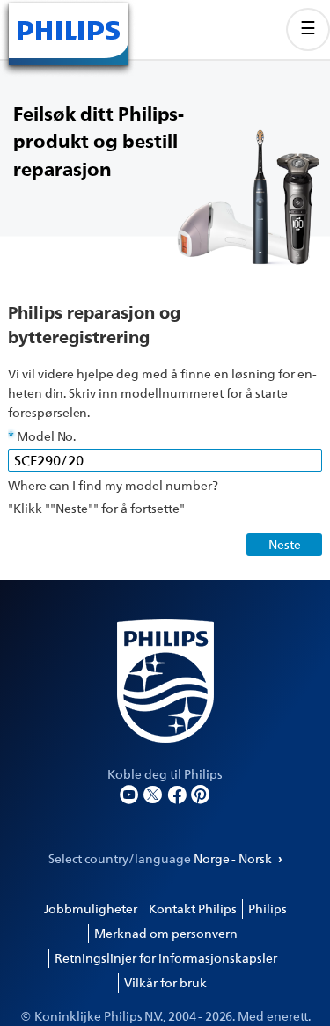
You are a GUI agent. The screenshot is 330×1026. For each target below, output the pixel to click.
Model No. (46, 436)
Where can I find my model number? (113, 485)
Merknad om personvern (166, 933)
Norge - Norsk (234, 858)
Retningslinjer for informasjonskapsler (166, 958)
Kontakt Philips (193, 909)
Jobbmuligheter (90, 909)
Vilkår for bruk (165, 982)
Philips (267, 909)
